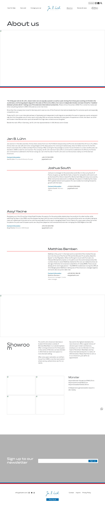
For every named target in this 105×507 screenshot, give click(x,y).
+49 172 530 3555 (47, 157)
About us (69, 8)
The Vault (52, 499)
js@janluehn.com (72, 188)
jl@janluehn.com (47, 159)
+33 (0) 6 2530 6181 (73, 186)
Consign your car (36, 8)
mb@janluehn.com (73, 275)
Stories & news (82, 8)
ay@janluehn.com (47, 228)
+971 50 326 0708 (47, 226)
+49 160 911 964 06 (73, 273)
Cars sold (23, 8)
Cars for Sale (11, 8)
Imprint (78, 492)
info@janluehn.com (21, 492)
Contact (91, 3)
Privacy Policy (86, 492)
